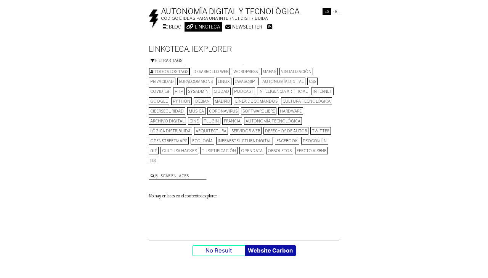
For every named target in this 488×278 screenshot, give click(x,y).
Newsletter (246, 27)
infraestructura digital (244, 140)
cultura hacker (179, 150)
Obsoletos (280, 150)
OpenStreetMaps (168, 140)
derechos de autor (286, 131)
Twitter (320, 131)
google (159, 101)
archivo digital (167, 121)
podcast (244, 91)
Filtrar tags (168, 60)
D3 (153, 160)
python (181, 101)
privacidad (162, 81)
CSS (312, 81)
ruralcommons (196, 81)
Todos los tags (171, 71)
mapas (269, 71)
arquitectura (211, 131)
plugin (211, 121)
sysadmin (198, 91)
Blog (174, 27)
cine (194, 121)
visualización (296, 71)
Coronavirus (223, 111)
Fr (334, 11)
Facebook (287, 140)
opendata (252, 150)
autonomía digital (283, 81)
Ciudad (221, 91)
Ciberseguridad (167, 111)
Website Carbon (270, 250)
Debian (202, 101)
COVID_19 (160, 91)
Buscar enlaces (171, 175)
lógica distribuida (170, 131)
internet (322, 91)
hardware (291, 111)
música (196, 111)
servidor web (245, 131)
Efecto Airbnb (311, 150)
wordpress (245, 71)
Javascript (246, 81)
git (153, 150)
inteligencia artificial (283, 91)
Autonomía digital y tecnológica (230, 11)
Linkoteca (207, 27)
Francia (232, 121)
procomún (315, 140)
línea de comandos (256, 101)
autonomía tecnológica (273, 121)
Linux (224, 81)
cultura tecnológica (307, 101)
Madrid (222, 101)
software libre (258, 111)
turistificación (219, 150)
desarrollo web (210, 71)
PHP (179, 91)
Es (326, 11)
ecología (202, 140)
